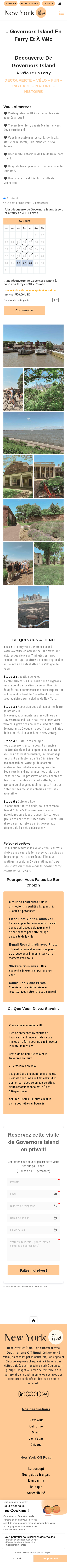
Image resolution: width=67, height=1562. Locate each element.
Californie (36, 1426)
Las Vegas (36, 1438)
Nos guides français (36, 1475)
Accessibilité (36, 1493)
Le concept (36, 1469)
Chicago (36, 1445)
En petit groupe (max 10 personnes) (27, 203)
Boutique (36, 1487)
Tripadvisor (45, 1394)
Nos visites (36, 1481)
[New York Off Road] (25, 11)
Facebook (37, 1394)
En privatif (12, 198)
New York (36, 1420)
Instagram (29, 1394)
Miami (36, 1432)
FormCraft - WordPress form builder (25, 1286)
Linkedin (21, 1394)
